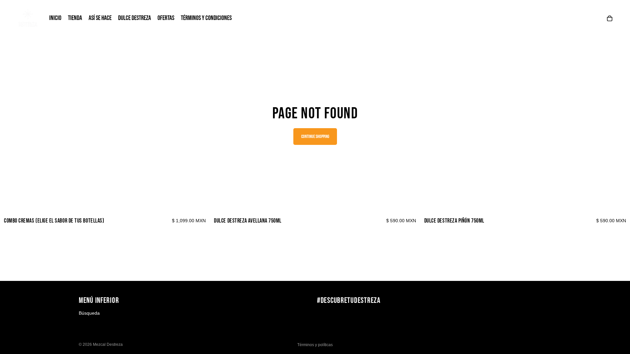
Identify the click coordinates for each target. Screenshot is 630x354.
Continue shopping (315, 136)
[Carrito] (609, 18)
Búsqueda (89, 313)
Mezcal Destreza (108, 344)
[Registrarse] (544, 316)
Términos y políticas (315, 345)
